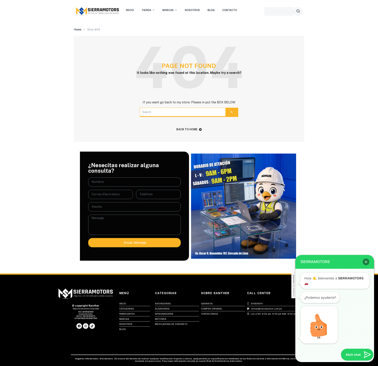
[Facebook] (79, 326)
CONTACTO (229, 10)
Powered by (293, 286)
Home (77, 29)
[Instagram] (85, 326)
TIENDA (146, 10)
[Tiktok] (92, 326)
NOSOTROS (192, 10)
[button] (366, 262)
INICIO (130, 10)
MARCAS (168, 10)
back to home (186, 129)
